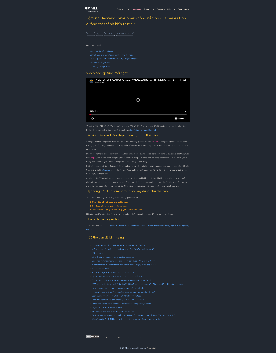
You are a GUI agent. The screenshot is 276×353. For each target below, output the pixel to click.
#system (99, 34)
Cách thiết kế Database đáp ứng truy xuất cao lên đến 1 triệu (118, 299)
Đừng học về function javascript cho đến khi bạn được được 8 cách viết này (123, 261)
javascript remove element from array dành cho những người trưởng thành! (124, 264)
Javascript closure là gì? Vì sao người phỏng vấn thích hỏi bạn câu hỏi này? (123, 292)
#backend (90, 34)
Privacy (129, 338)
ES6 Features (98, 253)
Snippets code (123, 9)
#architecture (109, 34)
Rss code (161, 9)
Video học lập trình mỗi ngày (102, 51)
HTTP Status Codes (100, 268)
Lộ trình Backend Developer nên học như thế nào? (111, 55)
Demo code (149, 9)
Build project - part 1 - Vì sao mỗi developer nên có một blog (118, 288)
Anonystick (151, 348)
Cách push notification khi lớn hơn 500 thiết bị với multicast (117, 296)
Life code (171, 9)
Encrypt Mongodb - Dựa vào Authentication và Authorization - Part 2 (121, 280)
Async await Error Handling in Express (108, 307)
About (108, 338)
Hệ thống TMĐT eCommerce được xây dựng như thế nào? (114, 58)
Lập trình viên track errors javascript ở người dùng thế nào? (117, 276)
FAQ (118, 338)
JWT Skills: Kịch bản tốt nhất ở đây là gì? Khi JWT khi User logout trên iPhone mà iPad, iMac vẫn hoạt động (137, 284)
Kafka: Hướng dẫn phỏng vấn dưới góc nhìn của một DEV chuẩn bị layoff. (123, 249)
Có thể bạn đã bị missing (100, 66)
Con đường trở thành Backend (143, 130)
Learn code (136, 9)
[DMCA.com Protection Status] (92, 337)
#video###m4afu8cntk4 (125, 34)
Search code (183, 9)
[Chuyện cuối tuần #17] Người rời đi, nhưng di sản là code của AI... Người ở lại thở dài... (128, 319)
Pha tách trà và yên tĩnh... (100, 62)
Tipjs (140, 338)
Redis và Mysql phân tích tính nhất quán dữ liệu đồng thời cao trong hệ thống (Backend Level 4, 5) (134, 315)
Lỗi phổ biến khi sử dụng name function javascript (113, 257)
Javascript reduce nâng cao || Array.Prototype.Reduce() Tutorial (119, 245)
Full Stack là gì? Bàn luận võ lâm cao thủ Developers (115, 272)
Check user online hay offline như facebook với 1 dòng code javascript (121, 303)
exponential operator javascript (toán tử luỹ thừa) (113, 311)
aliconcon (106, 170)
